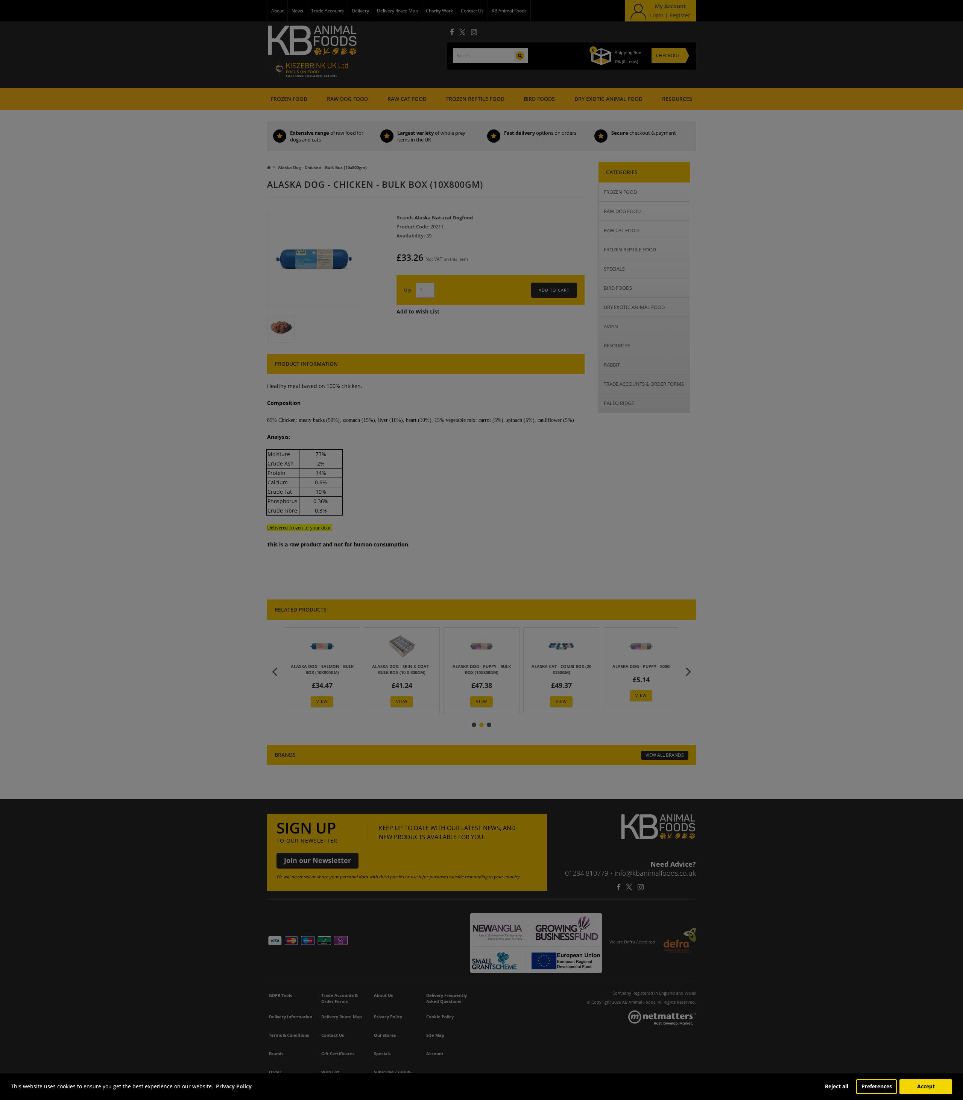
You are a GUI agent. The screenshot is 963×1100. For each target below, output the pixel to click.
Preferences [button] (876, 1086)
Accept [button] (926, 1086)
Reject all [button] (836, 1086)
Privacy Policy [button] (234, 1086)
